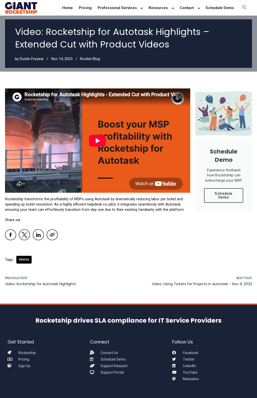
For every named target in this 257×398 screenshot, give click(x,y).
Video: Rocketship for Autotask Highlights (40, 283)
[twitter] (24, 235)
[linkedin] (38, 235)
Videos (24, 259)
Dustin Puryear (32, 59)
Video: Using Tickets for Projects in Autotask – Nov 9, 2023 (202, 283)
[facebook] (10, 235)
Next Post (244, 278)
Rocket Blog (90, 59)
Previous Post (16, 278)
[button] (244, 8)
